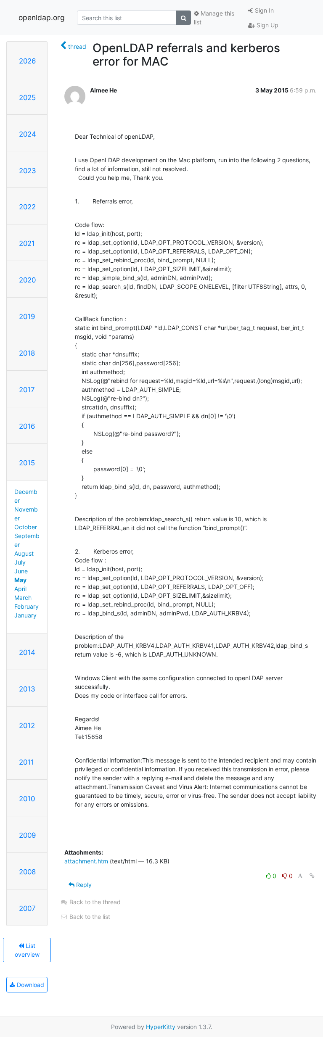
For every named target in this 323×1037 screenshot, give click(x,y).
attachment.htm (86, 861)
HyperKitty (160, 1026)
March (23, 597)
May (20, 579)
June (21, 571)
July (20, 562)
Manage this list (214, 18)
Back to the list (89, 916)
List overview (27, 950)
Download (29, 984)
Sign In (263, 10)
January (25, 615)
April (20, 588)
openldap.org (42, 17)
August (24, 553)
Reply (83, 884)
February (26, 606)
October (25, 526)
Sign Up (266, 25)
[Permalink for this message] (312, 876)
